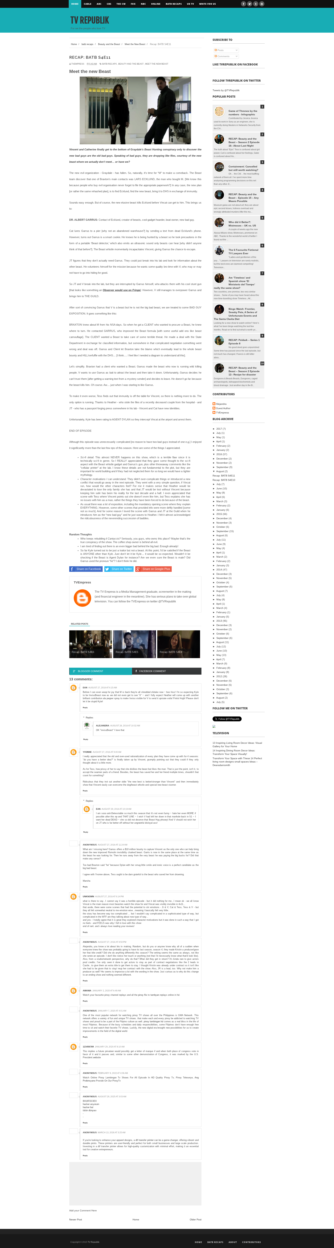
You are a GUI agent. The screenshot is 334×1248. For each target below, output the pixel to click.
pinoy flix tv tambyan (148, 995)
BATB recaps (174, 3)
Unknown (88, 896)
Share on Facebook (89, 568)
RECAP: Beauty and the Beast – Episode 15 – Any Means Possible (244, 197)
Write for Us (207, 3)
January (221, 450)
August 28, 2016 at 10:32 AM (125, 725)
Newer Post (75, 1219)
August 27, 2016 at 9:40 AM (107, 752)
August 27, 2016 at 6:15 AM (102, 687)
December (222, 458)
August (220, 471)
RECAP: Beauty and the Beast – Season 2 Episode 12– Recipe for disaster (244, 371)
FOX (133, 3)
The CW (121, 3)
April (219, 441)
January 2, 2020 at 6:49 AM (106, 990)
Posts (220, 50)
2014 (219, 569)
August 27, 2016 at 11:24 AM (112, 845)
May (219, 437)
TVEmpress (222, 412)
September (222, 467)
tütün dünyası (90, 1110)
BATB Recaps (215, 1242)
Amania (87, 990)
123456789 (88, 1047)
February (221, 445)
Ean (85, 687)
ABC (99, 3)
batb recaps (109, 64)
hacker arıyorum (91, 1104)
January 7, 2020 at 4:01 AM (112, 1011)
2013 (219, 620)
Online (156, 3)
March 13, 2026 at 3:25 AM (111, 1132)
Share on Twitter (122, 568)
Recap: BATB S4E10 (224, 480)
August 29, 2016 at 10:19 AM (116, 809)
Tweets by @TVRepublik (226, 90)
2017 (219, 428)
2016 (219, 454)
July (218, 433)
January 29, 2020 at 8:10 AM (110, 1047)
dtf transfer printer (144, 1140)
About (233, 1242)
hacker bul (88, 1107)
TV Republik (89, 20)
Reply (85, 707)
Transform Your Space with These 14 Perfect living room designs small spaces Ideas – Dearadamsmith (237, 761)
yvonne (87, 752)
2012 (219, 676)
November (222, 462)
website (97, 1057)
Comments (223, 56)
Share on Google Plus (156, 568)
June (219, 488)
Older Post (195, 1219)
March (220, 501)
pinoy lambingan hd (153, 1021)
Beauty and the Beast (131, 64)
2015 (219, 514)
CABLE (88, 3)
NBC (143, 3)
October (221, 526)
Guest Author (223, 408)
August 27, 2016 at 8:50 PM (112, 942)
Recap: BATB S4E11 (224, 475)
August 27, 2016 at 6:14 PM (109, 896)
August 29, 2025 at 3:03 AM (112, 1096)
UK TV (190, 3)
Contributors (251, 1242)
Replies (89, 717)
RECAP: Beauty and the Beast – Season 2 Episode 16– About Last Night (244, 142)
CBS (109, 3)
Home (75, 3)
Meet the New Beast (156, 64)
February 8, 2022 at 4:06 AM (113, 1073)
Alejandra (102, 725)
